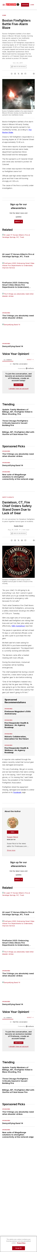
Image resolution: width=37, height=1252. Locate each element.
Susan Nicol (18, 526)
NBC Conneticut (18, 626)
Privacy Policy (21, 1243)
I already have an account (18, 389)
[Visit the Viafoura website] (30, 368)
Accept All (18, 1248)
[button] (3, 4)
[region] (18, 364)
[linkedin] (15, 74)
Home (4, 15)
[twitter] (18, 74)
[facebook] (12, 74)
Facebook (17, 792)
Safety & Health (8, 497)
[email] (25, 74)
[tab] (7, 359)
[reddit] (22, 74)
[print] (34, 74)
